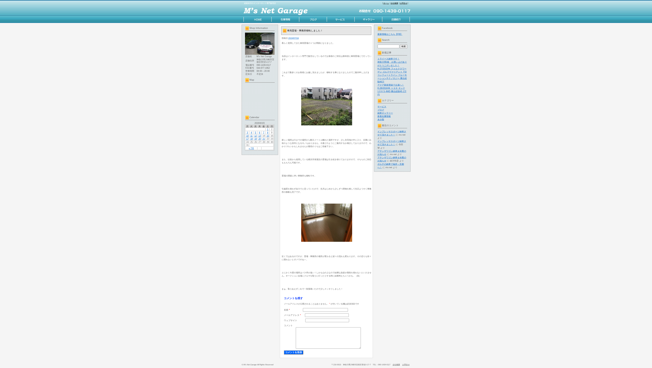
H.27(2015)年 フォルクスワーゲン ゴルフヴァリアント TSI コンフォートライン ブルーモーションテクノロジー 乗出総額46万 (392, 75)
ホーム (386, 3)
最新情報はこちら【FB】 (389, 34)
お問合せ (403, 3)
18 (251, 139)
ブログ (380, 110)
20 (259, 139)
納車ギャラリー (385, 113)
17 (247, 139)
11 (251, 136)
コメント (288, 325)
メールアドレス (292, 315)
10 (247, 136)
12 (255, 136)
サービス (381, 106)
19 (255, 139)
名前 (287, 310)
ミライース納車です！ (388, 59)
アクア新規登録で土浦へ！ (390, 85)
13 (259, 136)
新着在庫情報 (384, 116)
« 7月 (251, 148)
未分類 (380, 119)
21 (263, 139)
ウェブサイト (290, 320)
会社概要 (394, 3)
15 (268, 136)
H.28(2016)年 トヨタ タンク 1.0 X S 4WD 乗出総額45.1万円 (391, 91)
